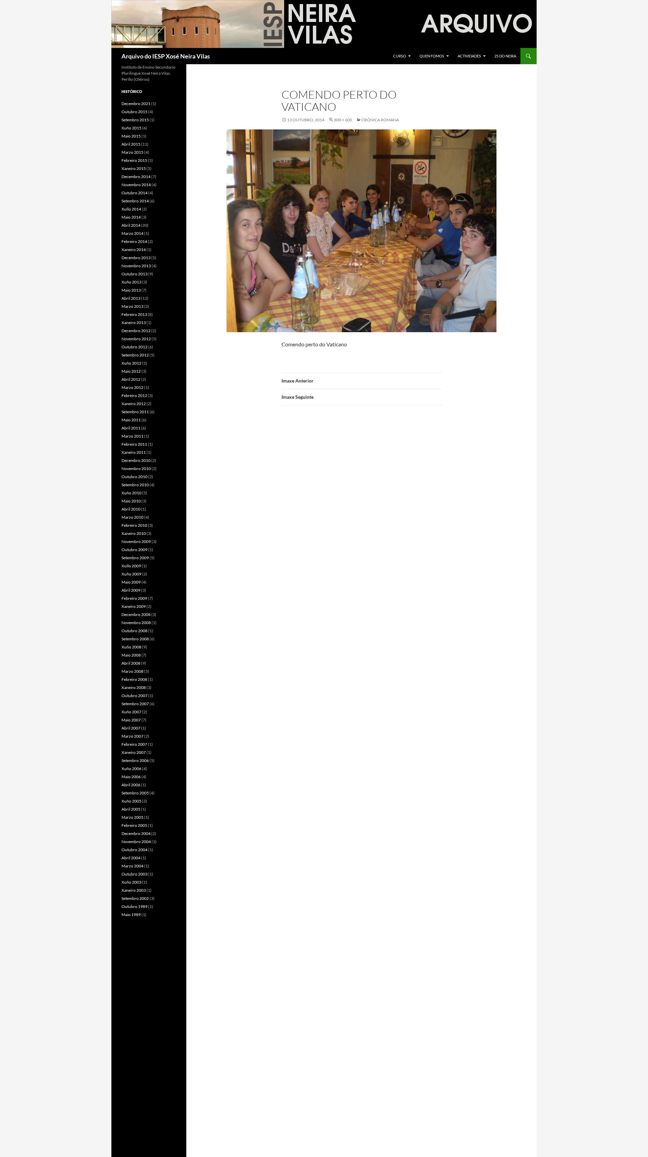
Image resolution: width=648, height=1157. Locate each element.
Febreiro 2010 (134, 525)
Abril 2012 (131, 379)
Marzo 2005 (132, 817)
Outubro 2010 (134, 476)
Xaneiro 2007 (134, 752)
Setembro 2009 (135, 557)
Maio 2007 (131, 719)
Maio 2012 (131, 371)
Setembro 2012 (135, 355)
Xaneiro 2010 (134, 533)
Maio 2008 (131, 655)
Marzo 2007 (132, 736)
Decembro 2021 (136, 103)
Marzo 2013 (132, 306)
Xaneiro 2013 (134, 322)
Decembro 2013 (136, 257)
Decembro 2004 (136, 833)
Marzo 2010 (132, 517)
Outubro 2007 (134, 695)
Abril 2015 (131, 144)
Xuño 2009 (131, 573)
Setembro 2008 (135, 638)
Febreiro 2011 (134, 444)
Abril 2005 (131, 809)
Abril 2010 (131, 509)
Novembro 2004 (136, 841)
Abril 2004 (131, 857)
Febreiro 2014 (134, 241)
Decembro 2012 (136, 330)
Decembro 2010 (136, 460)
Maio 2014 (131, 217)
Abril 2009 (131, 590)
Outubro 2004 (134, 849)
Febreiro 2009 (134, 598)
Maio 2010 (131, 500)
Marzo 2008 (132, 671)
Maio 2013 (131, 290)
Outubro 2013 (134, 273)
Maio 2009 (131, 582)
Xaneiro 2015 (134, 168)
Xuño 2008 (131, 646)
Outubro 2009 (134, 549)
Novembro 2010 (136, 468)
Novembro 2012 (136, 338)
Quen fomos (432, 56)
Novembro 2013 (136, 265)
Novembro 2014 (136, 184)
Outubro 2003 (134, 874)
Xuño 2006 (131, 768)
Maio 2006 (131, 776)
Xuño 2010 (131, 492)
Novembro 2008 (136, 622)
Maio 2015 (131, 136)
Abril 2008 (131, 663)
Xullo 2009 (131, 565)
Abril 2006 (131, 784)
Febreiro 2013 (134, 314)
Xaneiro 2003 (134, 890)
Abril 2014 (131, 225)
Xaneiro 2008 (134, 687)
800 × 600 (343, 119)
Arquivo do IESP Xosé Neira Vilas (166, 56)
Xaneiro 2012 (134, 403)
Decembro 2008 (136, 614)
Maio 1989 (131, 914)
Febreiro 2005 (134, 825)
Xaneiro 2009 (134, 606)
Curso (399, 56)
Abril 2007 (131, 728)
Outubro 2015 (134, 111)
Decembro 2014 (136, 176)
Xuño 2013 (131, 282)
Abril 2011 (131, 427)
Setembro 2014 (135, 200)
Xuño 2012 (131, 363)
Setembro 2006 (135, 760)
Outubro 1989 (134, 906)
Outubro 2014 (134, 192)
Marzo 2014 (132, 233)
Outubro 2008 (134, 630)
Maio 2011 (131, 419)
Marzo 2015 (132, 152)
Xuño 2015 (131, 127)
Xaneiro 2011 (134, 452)
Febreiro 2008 (134, 679)
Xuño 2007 (131, 711)
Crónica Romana (380, 119)
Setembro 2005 (135, 792)
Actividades (469, 56)
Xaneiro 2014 (134, 249)
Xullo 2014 (131, 209)
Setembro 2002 (135, 898)
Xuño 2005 (131, 801)
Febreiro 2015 (134, 160)
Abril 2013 (131, 298)
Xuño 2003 (131, 882)
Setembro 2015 (135, 119)
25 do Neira (505, 56)
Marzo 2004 (132, 865)
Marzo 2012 (132, 387)
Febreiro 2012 (134, 395)
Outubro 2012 (134, 346)
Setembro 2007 (135, 703)
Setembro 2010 (135, 484)
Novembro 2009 (136, 541)
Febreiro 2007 (134, 744)
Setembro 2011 (135, 411)
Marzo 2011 (132, 436)
